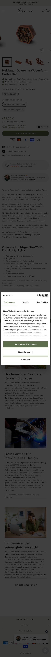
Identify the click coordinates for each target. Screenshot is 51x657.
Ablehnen (25, 360)
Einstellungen (24, 352)
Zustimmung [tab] (9, 302)
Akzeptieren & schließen (25, 344)
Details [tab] (26, 302)
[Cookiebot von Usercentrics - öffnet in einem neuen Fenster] (37, 295)
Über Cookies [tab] (42, 302)
